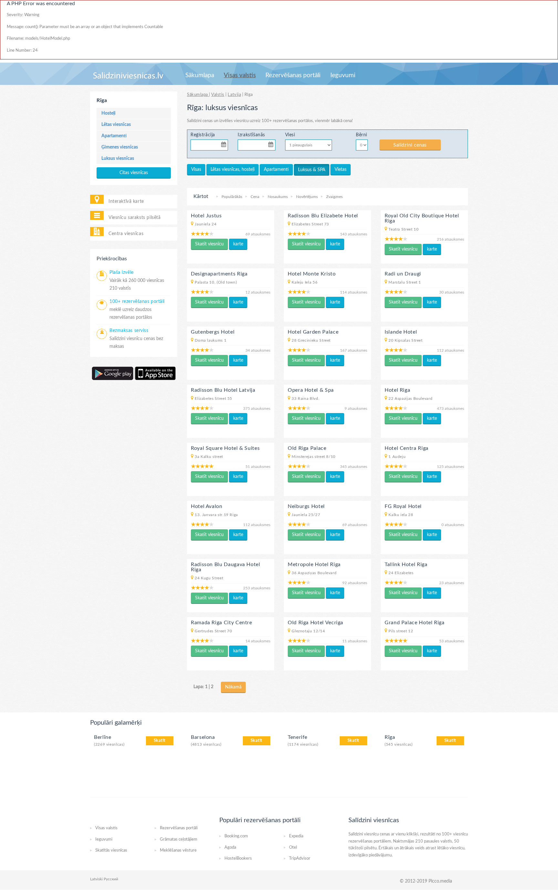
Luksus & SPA (311, 170)
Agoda (230, 847)
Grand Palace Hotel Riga (415, 622)
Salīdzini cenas (410, 145)
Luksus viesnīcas (117, 158)
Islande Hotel (401, 332)
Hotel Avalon (206, 506)
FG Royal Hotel (403, 506)
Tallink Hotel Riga (406, 564)
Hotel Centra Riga (407, 448)
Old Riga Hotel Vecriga (315, 622)
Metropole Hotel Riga (314, 564)
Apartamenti (114, 136)
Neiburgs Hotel (306, 506)
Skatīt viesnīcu (209, 244)
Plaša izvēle (121, 272)
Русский (111, 879)
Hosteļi (108, 113)
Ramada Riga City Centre (221, 622)
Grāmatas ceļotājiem (178, 839)
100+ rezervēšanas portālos (287, 121)
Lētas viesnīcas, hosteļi (232, 169)
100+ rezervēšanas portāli (137, 301)
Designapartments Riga (219, 273)
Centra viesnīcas (125, 233)
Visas (196, 169)
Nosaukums (278, 197)
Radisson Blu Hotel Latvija (223, 390)
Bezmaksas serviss (129, 330)
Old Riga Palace (307, 448)
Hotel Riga (397, 390)
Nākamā (233, 687)
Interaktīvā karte (126, 201)
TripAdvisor (299, 858)
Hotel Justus (206, 215)
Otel (293, 847)
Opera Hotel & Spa (311, 390)
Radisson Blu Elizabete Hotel (323, 215)
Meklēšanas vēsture (178, 850)
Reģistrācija (203, 134)
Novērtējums (307, 197)
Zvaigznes (334, 197)
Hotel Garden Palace (313, 332)
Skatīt (160, 741)
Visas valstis (240, 75)
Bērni (361, 134)
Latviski (96, 879)
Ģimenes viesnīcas (119, 147)
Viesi (290, 134)
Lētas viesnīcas (116, 124)
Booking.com (236, 836)
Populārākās (232, 197)
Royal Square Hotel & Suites (225, 448)
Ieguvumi (343, 75)
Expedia (296, 836)
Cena (255, 197)
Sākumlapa (199, 75)
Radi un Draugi (403, 273)
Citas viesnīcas (133, 173)
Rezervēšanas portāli (293, 75)
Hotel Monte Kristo (312, 273)
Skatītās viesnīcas (111, 850)
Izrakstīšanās (251, 134)
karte (238, 244)
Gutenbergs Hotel (212, 332)
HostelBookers (238, 858)
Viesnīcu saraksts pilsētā (134, 217)
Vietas (340, 169)
